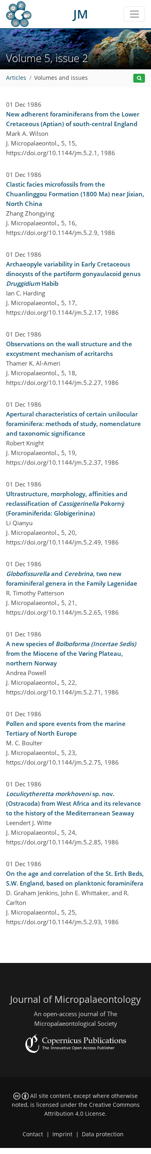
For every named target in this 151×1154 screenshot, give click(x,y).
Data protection (103, 1134)
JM (80, 14)
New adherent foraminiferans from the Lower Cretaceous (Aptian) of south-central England (72, 119)
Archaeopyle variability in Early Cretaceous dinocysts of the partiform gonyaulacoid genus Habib (73, 273)
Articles (16, 77)
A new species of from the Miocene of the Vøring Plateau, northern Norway (71, 653)
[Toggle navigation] (134, 14)
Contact (33, 1134)
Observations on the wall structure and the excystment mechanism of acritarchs (69, 349)
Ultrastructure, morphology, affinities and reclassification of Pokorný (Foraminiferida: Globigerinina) (66, 503)
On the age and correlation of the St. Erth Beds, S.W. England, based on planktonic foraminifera (75, 878)
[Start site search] (139, 78)
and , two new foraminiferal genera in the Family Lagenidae (71, 578)
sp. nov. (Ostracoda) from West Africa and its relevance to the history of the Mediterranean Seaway (73, 803)
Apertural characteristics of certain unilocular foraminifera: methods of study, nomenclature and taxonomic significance (73, 423)
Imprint (62, 1134)
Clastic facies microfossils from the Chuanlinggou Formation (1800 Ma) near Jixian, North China (75, 194)
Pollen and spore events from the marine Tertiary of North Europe (66, 728)
